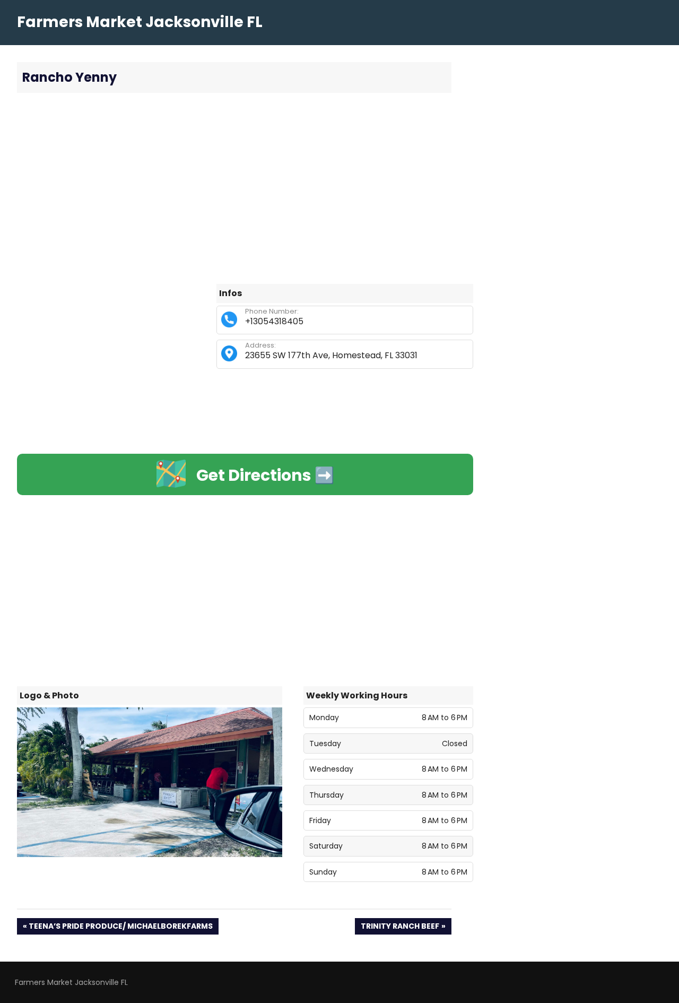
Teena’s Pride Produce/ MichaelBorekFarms (120, 927)
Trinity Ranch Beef (399, 927)
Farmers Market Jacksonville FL (140, 22)
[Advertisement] (245, 188)
